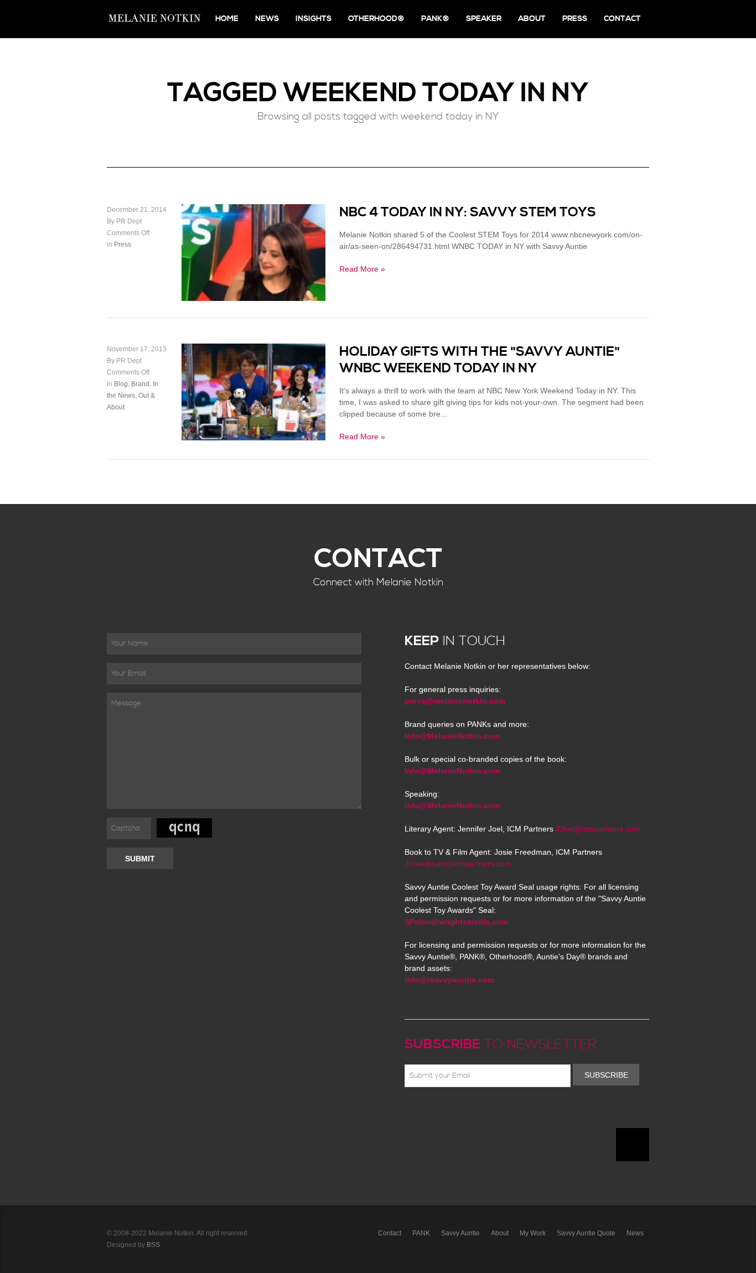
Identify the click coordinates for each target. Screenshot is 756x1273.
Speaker (483, 19)
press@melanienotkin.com (455, 701)
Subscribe (606, 1075)
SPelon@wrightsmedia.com (456, 921)
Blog (121, 384)
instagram (507, 1113)
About (532, 19)
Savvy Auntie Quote (586, 1233)
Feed (523, 1113)
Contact (622, 19)
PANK (421, 1233)
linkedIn (491, 1113)
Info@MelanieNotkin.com (452, 735)
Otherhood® (376, 19)
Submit (140, 858)
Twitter (443, 1113)
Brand (140, 384)
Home (227, 19)
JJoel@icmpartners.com (598, 828)
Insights (314, 19)
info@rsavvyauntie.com (449, 979)
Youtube (475, 1113)
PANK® (435, 19)
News (267, 19)
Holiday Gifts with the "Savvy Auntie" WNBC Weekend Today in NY (479, 360)
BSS (153, 1245)
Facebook (427, 1113)
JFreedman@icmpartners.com (458, 863)
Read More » (362, 268)
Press (574, 19)
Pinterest (459, 1113)
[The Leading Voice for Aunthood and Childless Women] (154, 19)
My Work (533, 1233)
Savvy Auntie (460, 1233)
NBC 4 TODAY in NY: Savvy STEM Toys (467, 212)
